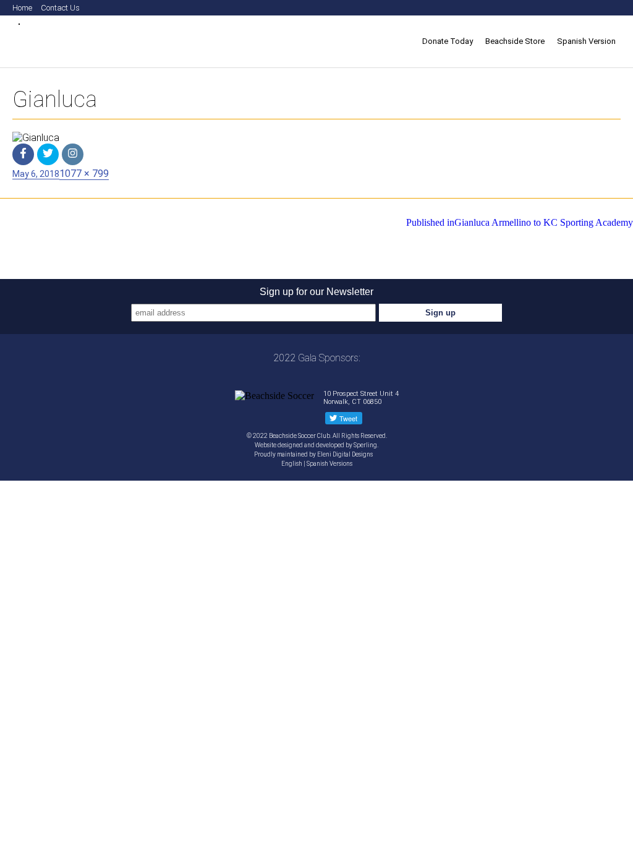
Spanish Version (586, 41)
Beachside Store (515, 41)
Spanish (317, 463)
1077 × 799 (84, 173)
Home (22, 7)
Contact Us (60, 7)
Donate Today (447, 41)
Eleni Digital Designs (345, 454)
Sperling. (366, 445)
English (291, 463)
